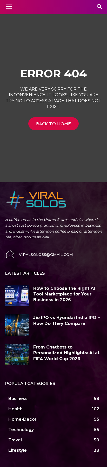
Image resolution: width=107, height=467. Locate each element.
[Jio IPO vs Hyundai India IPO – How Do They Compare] (17, 325)
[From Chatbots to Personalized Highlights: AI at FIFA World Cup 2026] (17, 354)
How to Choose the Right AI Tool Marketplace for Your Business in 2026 (64, 294)
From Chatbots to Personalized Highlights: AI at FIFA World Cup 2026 (66, 353)
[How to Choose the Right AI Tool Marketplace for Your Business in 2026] (17, 296)
